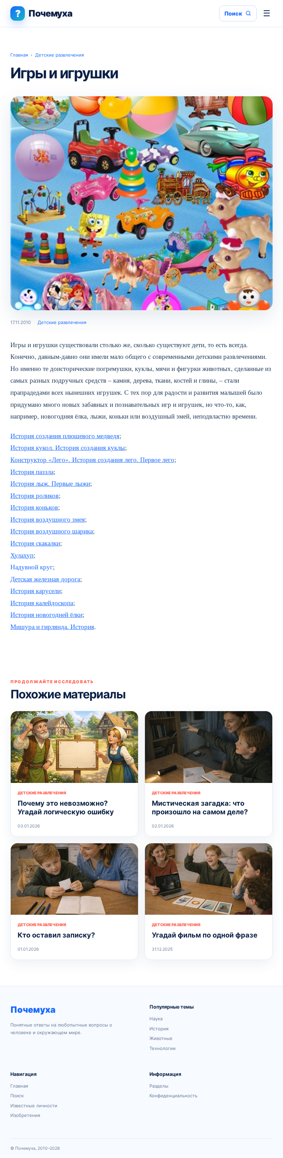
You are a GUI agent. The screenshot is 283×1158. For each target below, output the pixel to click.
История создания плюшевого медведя (64, 435)
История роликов (34, 495)
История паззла (31, 471)
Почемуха (33, 1009)
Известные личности (33, 1105)
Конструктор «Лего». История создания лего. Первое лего (92, 459)
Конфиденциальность (173, 1095)
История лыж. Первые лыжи (50, 483)
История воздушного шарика (51, 531)
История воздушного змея (47, 519)
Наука (156, 1018)
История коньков (34, 507)
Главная (19, 55)
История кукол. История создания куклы (67, 447)
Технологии (162, 1048)
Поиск (17, 1095)
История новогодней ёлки (46, 614)
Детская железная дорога (45, 579)
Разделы (158, 1086)
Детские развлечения (59, 55)
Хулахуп (21, 555)
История (158, 1028)
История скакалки (35, 543)
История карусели (35, 590)
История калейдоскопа (41, 602)
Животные (161, 1038)
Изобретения (25, 1115)
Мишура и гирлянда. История (52, 626)
